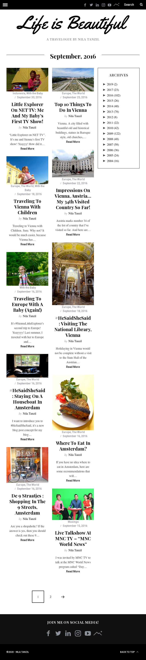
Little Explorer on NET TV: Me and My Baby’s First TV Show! (27, 112)
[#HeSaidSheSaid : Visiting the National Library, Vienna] (73, 273)
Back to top (127, 652)
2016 (113, 95)
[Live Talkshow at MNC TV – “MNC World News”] (73, 504)
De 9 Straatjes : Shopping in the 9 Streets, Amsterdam (27, 504)
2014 (113, 106)
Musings (73, 521)
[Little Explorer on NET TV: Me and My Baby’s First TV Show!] (27, 79)
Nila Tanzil (29, 127)
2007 (113, 144)
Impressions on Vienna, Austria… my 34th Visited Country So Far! (73, 198)
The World (78, 93)
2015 (113, 100)
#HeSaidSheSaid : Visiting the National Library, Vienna (73, 326)
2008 (113, 139)
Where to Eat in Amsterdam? (73, 446)
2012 (112, 117)
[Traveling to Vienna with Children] (27, 170)
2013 (113, 111)
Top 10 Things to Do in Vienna (73, 107)
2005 (113, 155)
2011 (113, 123)
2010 (113, 128)
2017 (113, 90)
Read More (27, 148)
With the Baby (34, 93)
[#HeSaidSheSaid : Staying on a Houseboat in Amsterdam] (27, 366)
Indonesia (19, 93)
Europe (66, 93)
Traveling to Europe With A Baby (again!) (27, 304)
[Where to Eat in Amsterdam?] (73, 402)
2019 (112, 84)
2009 (113, 133)
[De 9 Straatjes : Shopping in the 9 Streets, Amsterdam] (27, 465)
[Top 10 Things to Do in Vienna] (73, 79)
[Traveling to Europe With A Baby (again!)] (27, 269)
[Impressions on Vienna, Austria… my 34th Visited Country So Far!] (73, 163)
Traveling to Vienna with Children (27, 206)
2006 (113, 150)
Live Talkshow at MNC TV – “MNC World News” (73, 538)
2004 (113, 161)
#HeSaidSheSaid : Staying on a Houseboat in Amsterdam (27, 398)
